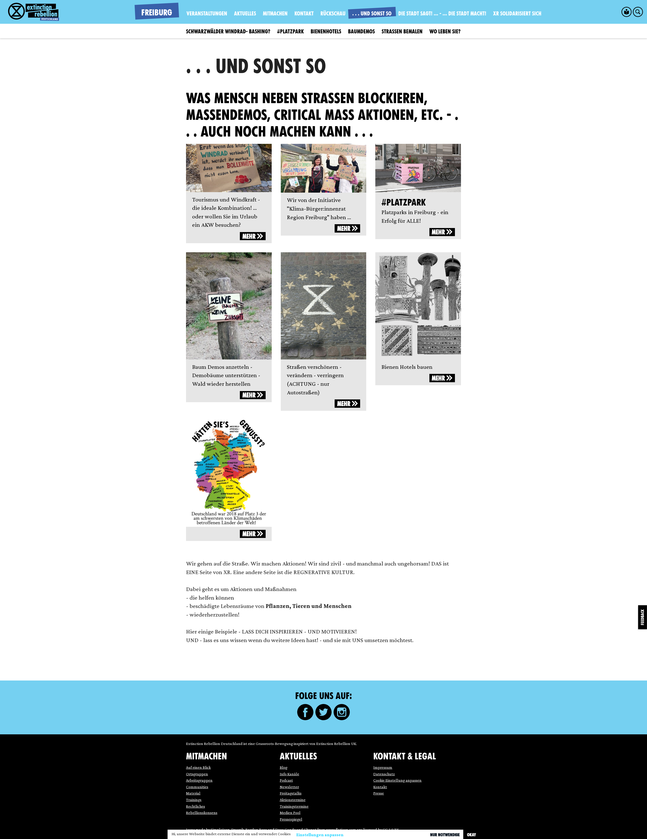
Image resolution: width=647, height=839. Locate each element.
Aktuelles (245, 13)
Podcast (286, 780)
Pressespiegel (291, 819)
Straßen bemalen (402, 31)
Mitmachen (275, 13)
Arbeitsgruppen (199, 780)
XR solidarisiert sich (517, 13)
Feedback (642, 617)
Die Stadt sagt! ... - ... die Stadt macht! (442, 13)
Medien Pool (290, 812)
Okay (471, 834)
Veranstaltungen (207, 13)
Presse (378, 793)
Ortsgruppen (197, 774)
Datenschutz (384, 774)
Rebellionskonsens (201, 812)
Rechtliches (195, 806)
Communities (197, 787)
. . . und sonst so (371, 13)
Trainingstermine (294, 806)
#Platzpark (290, 31)
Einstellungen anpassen (319, 834)
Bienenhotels (326, 31)
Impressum (382, 767)
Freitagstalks (291, 793)
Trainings (193, 800)
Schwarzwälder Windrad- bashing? (228, 31)
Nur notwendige (445, 834)
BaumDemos (361, 31)
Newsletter (289, 787)
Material (193, 793)
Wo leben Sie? (444, 31)
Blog (283, 767)
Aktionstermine (293, 800)
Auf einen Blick (198, 767)
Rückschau (332, 13)
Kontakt (304, 13)
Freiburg (156, 12)
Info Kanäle (289, 774)
